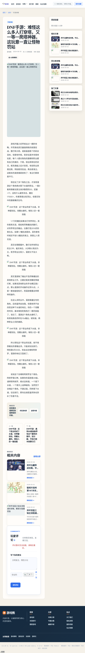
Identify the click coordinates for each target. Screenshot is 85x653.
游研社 (34, 636)
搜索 (37, 4)
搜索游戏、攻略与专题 (64, 4)
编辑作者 (51, 624)
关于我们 (70, 617)
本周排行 (33, 621)
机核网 (28, 636)
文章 (9, 12)
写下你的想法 (16, 555)
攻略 (24, 4)
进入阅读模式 (13, 57)
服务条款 (70, 624)
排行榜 (31, 4)
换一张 (36, 575)
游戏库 (18, 4)
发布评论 (15, 585)
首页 (12, 4)
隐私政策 (70, 621)
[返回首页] (5, 4)
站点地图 (43, 4)
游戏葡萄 (14, 636)
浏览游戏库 (23, 410)
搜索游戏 (33, 624)
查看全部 (37, 456)
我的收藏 (78, 4)
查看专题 (34, 410)
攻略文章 (51, 617)
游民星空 (21, 636)
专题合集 (51, 621)
